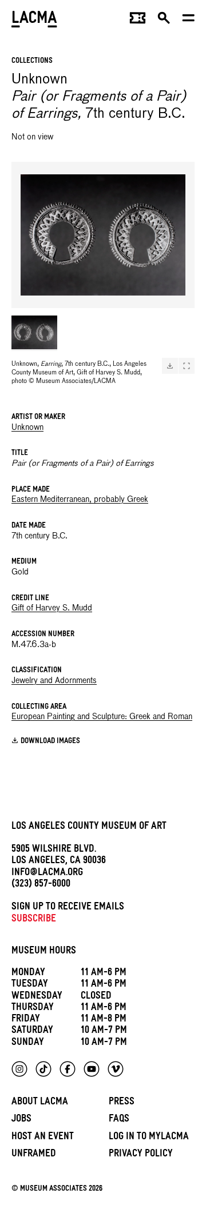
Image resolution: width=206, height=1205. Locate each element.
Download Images (50, 741)
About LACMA (39, 1103)
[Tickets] (137, 20)
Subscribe (33, 920)
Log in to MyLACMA (149, 1137)
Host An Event (42, 1137)
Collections (32, 61)
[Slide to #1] (34, 332)
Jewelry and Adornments (54, 681)
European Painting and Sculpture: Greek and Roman (101, 717)
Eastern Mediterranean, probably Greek (79, 500)
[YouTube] (92, 1069)
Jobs (21, 1120)
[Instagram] (19, 1069)
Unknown (27, 428)
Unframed (33, 1155)
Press (121, 1103)
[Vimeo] (116, 1069)
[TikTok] (43, 1069)
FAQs (119, 1120)
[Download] (170, 366)
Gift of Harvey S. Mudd (51, 608)
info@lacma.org (47, 873)
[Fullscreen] (187, 366)
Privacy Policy (141, 1155)
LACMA (34, 20)
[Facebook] (68, 1069)
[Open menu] (188, 20)
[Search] (164, 20)
